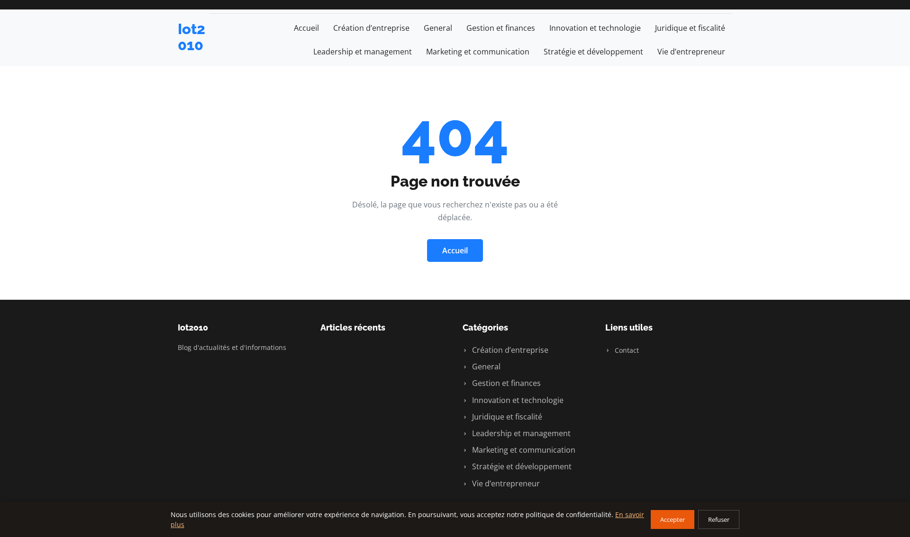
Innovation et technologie (595, 28)
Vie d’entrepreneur (691, 51)
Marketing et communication (477, 51)
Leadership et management (362, 51)
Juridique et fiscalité (690, 28)
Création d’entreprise (371, 28)
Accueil (306, 28)
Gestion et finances (500, 28)
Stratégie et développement (593, 51)
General (438, 28)
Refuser (718, 519)
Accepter (672, 519)
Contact (626, 350)
